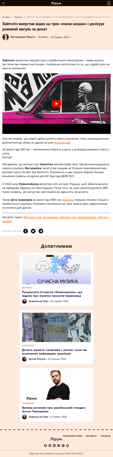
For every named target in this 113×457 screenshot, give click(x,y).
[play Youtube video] (56, 103)
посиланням (62, 142)
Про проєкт (91, 435)
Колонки (28, 345)
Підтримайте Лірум (72, 435)
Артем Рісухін (37, 359)
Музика (43, 37)
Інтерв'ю (28, 403)
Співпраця (105, 435)
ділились (68, 200)
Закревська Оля (38, 301)
